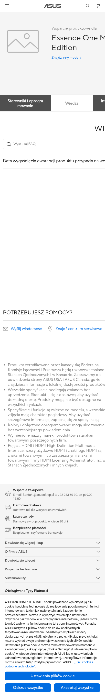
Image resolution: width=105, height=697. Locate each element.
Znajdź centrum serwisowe (78, 328)
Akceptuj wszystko (77, 687)
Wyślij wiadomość (26, 328)
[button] (7, 6)
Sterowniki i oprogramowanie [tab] (25, 103)
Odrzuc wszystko (28, 687)
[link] (52, 6)
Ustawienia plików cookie (53, 676)
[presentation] (5, 329)
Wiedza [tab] (71, 103)
